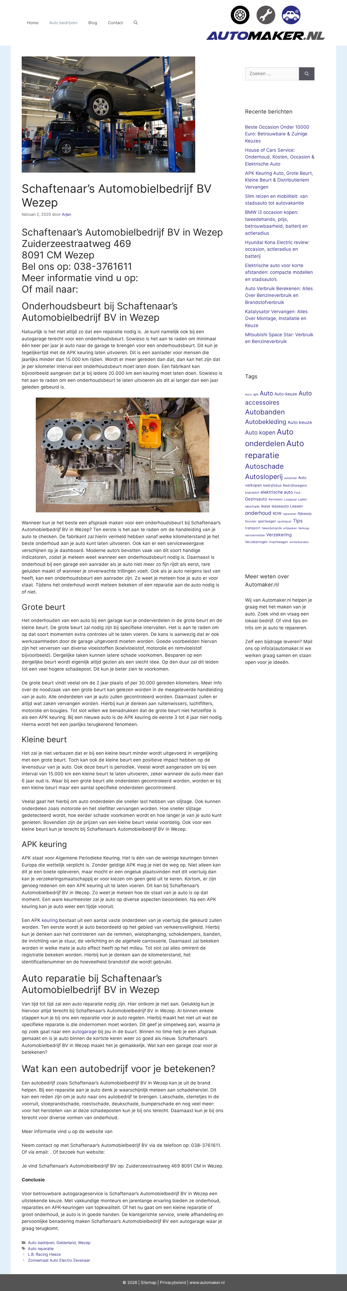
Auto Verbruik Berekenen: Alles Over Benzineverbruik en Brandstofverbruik (279, 295)
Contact (115, 22)
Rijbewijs (305, 514)
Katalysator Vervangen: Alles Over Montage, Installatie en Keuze (276, 318)
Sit (143, 1282)
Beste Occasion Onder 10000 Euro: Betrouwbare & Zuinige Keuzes (277, 134)
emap (151, 1282)
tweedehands (272, 528)
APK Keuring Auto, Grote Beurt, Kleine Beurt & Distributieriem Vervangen (279, 180)
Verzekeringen (256, 542)
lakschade (252, 506)
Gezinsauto (256, 499)
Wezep (84, 1242)
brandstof (252, 492)
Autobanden (265, 412)
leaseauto (280, 506)
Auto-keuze (285, 394)
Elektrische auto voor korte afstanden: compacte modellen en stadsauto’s (279, 272)
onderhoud (258, 513)
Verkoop (303, 528)
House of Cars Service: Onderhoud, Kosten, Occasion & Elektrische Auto (279, 157)
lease (265, 506)
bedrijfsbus (272, 485)
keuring (50, 920)
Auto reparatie (41, 1248)
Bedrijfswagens (295, 485)
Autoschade (264, 466)
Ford (297, 492)
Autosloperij (264, 476)
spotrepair (284, 521)
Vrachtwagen (278, 542)
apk (255, 394)
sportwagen (267, 521)
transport (253, 528)
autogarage (84, 1031)
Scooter (250, 521)
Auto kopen (260, 432)
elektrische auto (277, 492)
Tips (298, 521)
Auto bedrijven (63, 22)
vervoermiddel (255, 535)
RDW (277, 513)
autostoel (290, 478)
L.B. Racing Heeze (44, 1254)
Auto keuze (300, 422)
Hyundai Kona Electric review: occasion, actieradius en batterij (277, 249)
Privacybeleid (173, 1282)
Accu (248, 394)
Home (32, 22)
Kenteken (276, 499)
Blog (92, 22)
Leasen (296, 506)
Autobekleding (265, 421)
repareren (289, 514)
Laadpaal (290, 499)
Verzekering (279, 534)
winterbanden (299, 542)
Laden (302, 499)
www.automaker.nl (207, 1282)
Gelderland (66, 1242)
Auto (266, 393)
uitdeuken (290, 528)
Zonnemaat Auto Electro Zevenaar (59, 1260)
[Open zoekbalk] (135, 23)
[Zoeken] (306, 73)
